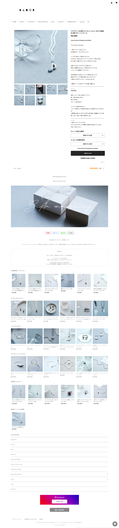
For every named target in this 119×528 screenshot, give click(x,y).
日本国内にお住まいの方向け (88, 158)
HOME (14, 21)
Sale (12, 484)
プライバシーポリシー (17, 519)
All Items (13, 489)
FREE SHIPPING (43, 21)
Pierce (13, 444)
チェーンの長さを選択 (77, 131)
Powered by (57, 525)
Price (12, 479)
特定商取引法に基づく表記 (30, 519)
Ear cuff (13, 454)
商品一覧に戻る (59, 510)
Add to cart (88, 153)
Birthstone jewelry (16, 474)
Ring (12, 449)
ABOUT (22, 21)
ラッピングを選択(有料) (78, 140)
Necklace (14, 439)
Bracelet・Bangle (16, 459)
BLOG (53, 21)
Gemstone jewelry (16, 469)
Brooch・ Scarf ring (16, 464)
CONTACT (61, 21)
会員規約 (41, 519)
